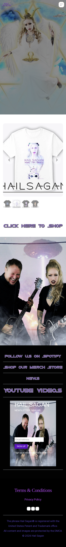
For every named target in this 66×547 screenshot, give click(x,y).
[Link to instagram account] (33, 509)
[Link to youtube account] (37, 509)
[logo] (7, 4)
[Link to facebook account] (29, 509)
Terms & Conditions (33, 490)
